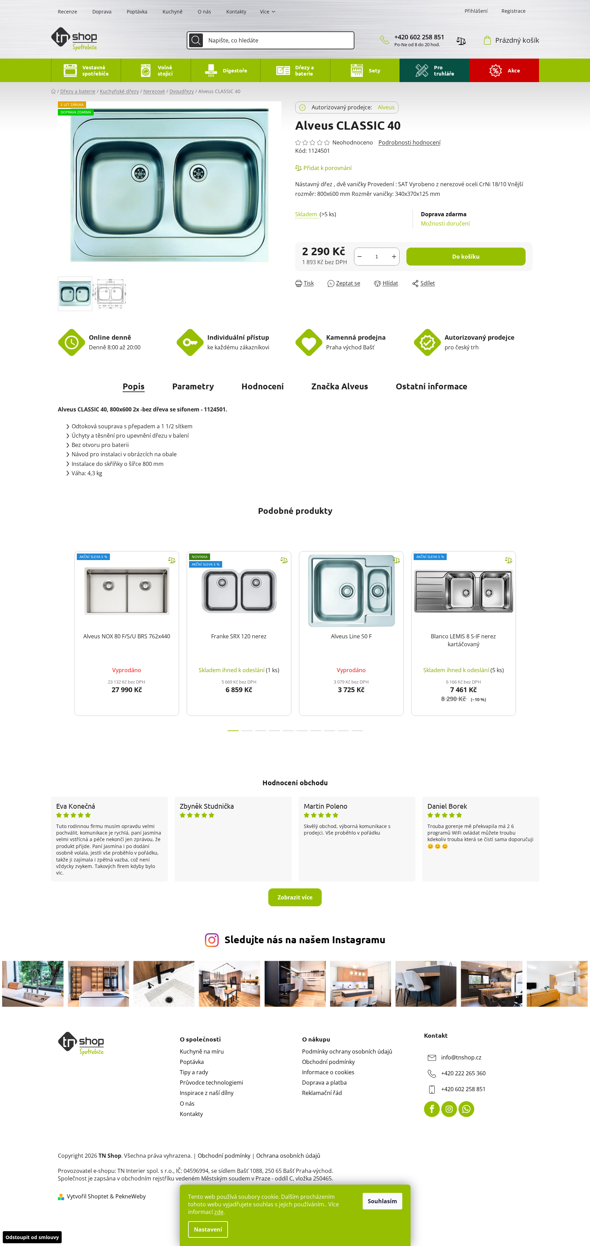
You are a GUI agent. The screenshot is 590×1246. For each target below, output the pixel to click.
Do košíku (466, 256)
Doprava (102, 11)
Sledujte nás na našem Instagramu (305, 939)
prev (63, 639)
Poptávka (137, 11)
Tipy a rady (194, 1072)
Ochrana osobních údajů (288, 1155)
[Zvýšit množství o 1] (394, 256)
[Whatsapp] (466, 1109)
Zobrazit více (295, 897)
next (526, 639)
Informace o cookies (328, 1072)
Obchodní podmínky (328, 1062)
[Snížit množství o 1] (359, 256)
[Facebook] (432, 1109)
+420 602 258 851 (419, 37)
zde (219, 1212)
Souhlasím (382, 1201)
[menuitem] (86, 70)
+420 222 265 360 (463, 1073)
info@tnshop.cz (461, 1057)
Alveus (386, 107)
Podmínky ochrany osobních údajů (347, 1051)
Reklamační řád (322, 1093)
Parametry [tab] (193, 386)
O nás (204, 11)
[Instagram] (449, 1109)
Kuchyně (173, 11)
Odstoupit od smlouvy (32, 1237)
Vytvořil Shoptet (87, 1196)
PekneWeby (130, 1196)
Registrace (513, 11)
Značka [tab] (339, 386)
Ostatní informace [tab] (431, 386)
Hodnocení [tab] (262, 386)
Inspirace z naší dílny (207, 1093)
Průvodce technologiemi (211, 1082)
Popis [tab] (134, 386)
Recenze (67, 11)
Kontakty (236, 11)
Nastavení (208, 1229)
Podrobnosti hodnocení (410, 142)
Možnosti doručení (445, 218)
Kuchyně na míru (202, 1051)
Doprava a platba (324, 1082)
